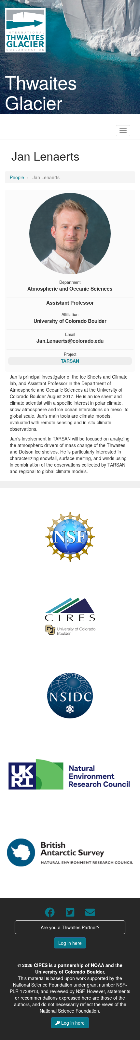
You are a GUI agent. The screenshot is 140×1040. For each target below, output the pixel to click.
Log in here (70, 943)
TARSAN (70, 360)
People (17, 177)
